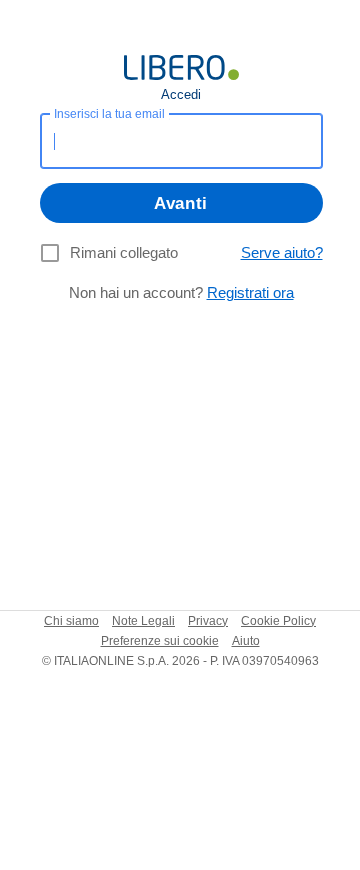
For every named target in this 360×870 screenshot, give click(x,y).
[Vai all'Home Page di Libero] (181, 67)
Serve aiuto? (282, 252)
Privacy (208, 621)
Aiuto (246, 641)
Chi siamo (71, 621)
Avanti (181, 203)
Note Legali (143, 621)
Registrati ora (250, 292)
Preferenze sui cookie (160, 641)
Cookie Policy (278, 621)
